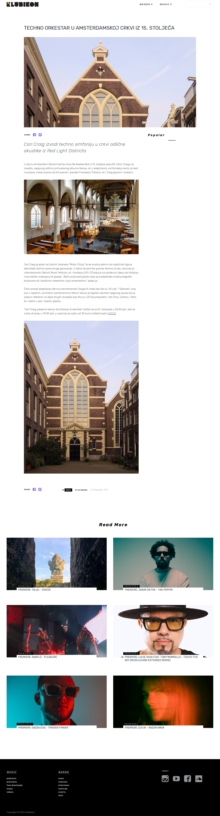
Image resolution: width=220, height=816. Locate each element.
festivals (62, 788)
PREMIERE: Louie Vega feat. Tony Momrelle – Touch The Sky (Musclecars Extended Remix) (161, 658)
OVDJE (112, 313)
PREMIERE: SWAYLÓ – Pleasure (37, 657)
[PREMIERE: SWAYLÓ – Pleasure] (57, 631)
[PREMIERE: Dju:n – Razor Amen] (163, 702)
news (68, 490)
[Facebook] (187, 779)
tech (60, 795)
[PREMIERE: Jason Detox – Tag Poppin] (163, 564)
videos (10, 792)
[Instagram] (165, 779)
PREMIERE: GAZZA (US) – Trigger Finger (43, 727)
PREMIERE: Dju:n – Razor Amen (144, 727)
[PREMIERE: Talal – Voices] (57, 564)
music (165, 4)
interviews (63, 785)
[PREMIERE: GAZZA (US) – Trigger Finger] (57, 702)
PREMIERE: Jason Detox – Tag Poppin (149, 589)
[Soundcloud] (198, 779)
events (62, 792)
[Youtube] (176, 779)
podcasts (11, 778)
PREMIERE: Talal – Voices (34, 589)
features (62, 782)
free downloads (15, 785)
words (145, 4)
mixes (10, 788)
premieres (25, 586)
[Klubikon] (22, 4)
